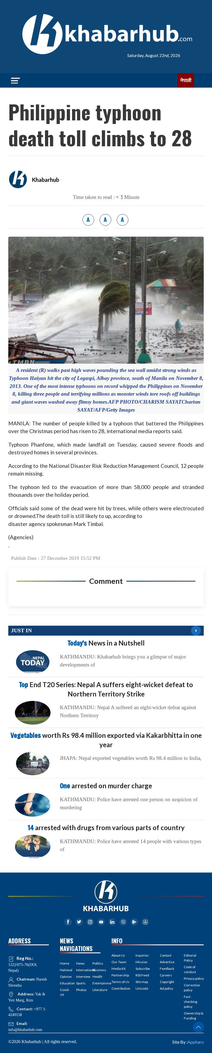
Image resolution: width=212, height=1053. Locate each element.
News (80, 963)
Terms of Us (120, 982)
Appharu (195, 1041)
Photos (80, 990)
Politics (96, 963)
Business (96, 970)
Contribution (121, 988)
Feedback (167, 968)
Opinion (64, 976)
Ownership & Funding (193, 1015)
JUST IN (21, 630)
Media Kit (119, 968)
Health (96, 976)
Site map (142, 982)
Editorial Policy (190, 957)
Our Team (119, 962)
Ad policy (166, 988)
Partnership (120, 975)
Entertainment (96, 983)
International (80, 970)
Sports (80, 983)
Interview (80, 976)
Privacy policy (194, 978)
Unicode (142, 988)
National (64, 970)
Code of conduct (190, 969)
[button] (198, 1027)
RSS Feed (142, 975)
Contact (165, 955)
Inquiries (142, 955)
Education (64, 983)
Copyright (167, 982)
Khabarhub (45, 179)
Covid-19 (64, 992)
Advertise (167, 962)
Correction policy (192, 987)
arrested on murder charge (106, 786)
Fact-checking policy (190, 1002)
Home (64, 963)
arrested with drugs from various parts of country (106, 827)
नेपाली (185, 80)
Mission (141, 962)
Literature (96, 990)
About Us (118, 955)
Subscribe (143, 968)
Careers (166, 975)
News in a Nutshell (106, 643)
